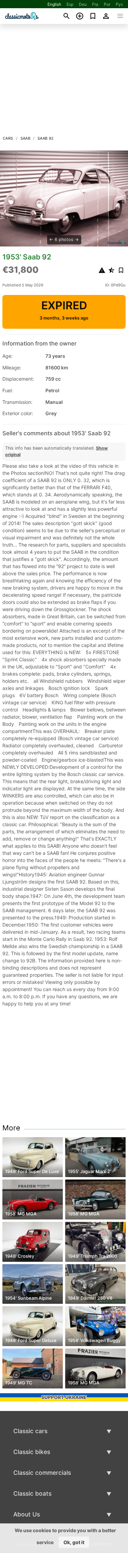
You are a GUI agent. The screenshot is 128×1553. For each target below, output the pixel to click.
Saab (25, 138)
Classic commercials (42, 1472)
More (11, 1128)
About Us (26, 1514)
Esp (70, 4)
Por (107, 4)
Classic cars (30, 1431)
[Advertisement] (64, 81)
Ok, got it (73, 1542)
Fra (95, 4)
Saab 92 (46, 138)
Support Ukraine (64, 1397)
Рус (119, 4)
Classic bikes (31, 1451)
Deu (83, 4)
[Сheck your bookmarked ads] (93, 16)
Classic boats (32, 1493)
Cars (8, 138)
